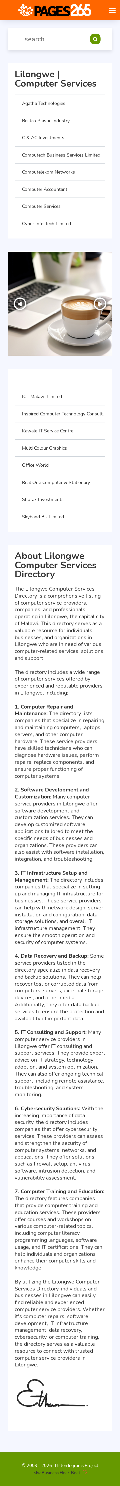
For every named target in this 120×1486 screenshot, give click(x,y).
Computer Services (41, 206)
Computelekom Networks (48, 172)
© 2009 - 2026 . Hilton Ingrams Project (60, 1466)
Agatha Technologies (43, 103)
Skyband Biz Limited (43, 516)
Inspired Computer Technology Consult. (63, 413)
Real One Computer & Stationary (56, 482)
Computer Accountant (44, 189)
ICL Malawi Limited (42, 396)
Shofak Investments (43, 499)
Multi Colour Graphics (44, 448)
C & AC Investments (43, 137)
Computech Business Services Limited (61, 155)
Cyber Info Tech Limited (46, 223)
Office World (35, 465)
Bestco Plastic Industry (46, 120)
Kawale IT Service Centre (47, 430)
